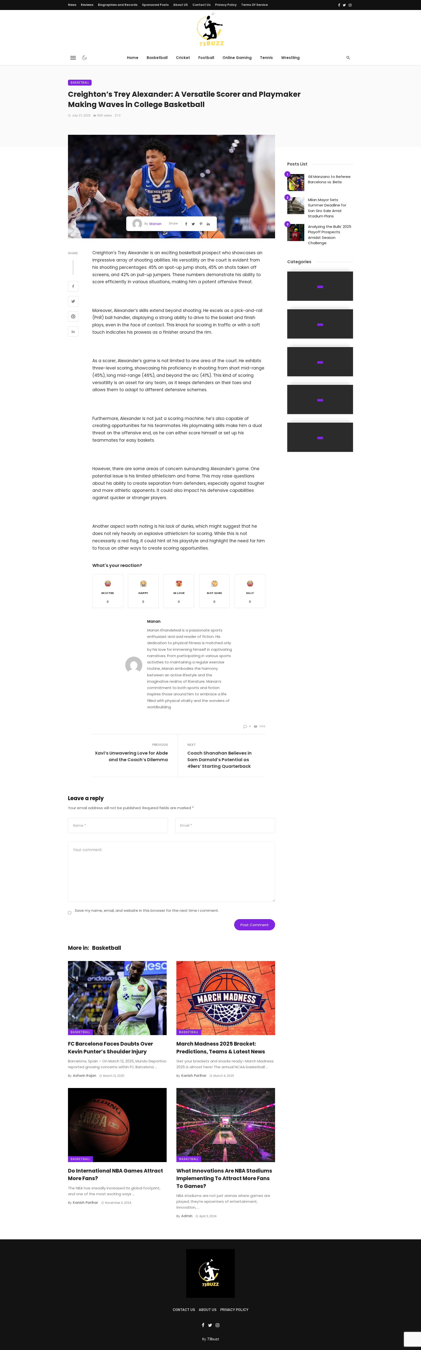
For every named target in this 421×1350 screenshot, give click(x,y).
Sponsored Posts (155, 5)
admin (186, 1216)
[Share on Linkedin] (73, 332)
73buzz (213, 1339)
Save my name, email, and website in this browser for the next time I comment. (147, 910)
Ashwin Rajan (84, 1075)
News (72, 5)
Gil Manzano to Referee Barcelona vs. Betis (329, 179)
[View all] (320, 286)
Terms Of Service (254, 5)
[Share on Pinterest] (73, 317)
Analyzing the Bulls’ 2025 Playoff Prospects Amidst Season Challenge (329, 235)
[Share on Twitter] (73, 302)
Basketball (157, 57)
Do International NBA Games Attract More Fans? (115, 1174)
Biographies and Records (117, 5)
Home (132, 57)
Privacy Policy (226, 5)
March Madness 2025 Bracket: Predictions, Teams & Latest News (220, 1047)
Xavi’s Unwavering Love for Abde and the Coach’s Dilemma (131, 756)
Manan (155, 223)
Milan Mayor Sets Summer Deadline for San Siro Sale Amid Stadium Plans (327, 208)
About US (180, 5)
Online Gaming (237, 57)
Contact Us (201, 5)
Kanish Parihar (194, 1075)
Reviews (87, 5)
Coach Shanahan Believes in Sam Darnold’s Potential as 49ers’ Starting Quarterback (219, 759)
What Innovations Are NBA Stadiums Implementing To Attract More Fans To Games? (224, 1178)
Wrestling (290, 57)
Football (206, 57)
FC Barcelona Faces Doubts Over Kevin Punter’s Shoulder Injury (110, 1047)
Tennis (266, 57)
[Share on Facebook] (73, 287)
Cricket (183, 57)
